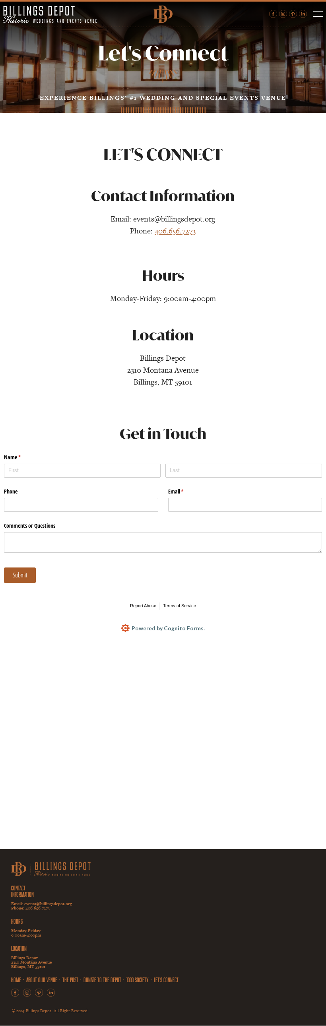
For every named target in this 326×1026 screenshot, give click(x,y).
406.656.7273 (175, 230)
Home (16, 980)
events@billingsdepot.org (48, 904)
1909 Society (137, 980)
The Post (70, 980)
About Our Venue (41, 980)
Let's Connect (166, 980)
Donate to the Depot (102, 980)
